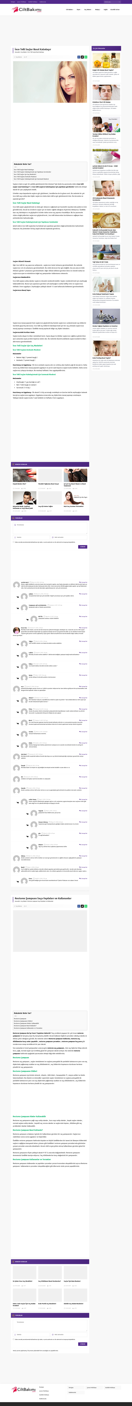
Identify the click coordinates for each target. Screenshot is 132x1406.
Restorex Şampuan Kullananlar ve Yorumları (28, 1028)
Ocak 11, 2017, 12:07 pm (41, 664)
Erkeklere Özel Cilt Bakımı (101, 102)
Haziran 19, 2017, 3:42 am (41, 709)
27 (26, 57)
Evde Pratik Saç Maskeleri (47, 1304)
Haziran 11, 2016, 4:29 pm (36, 628)
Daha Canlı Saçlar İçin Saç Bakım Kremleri (24, 1304)
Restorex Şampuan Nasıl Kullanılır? (25, 1026)
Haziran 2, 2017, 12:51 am (56, 605)
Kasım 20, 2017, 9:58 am (32, 777)
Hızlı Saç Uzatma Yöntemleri (73, 506)
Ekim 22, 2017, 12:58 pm (41, 731)
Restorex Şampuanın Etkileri (23, 1021)
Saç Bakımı (23, 52)
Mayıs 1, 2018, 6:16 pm (33, 867)
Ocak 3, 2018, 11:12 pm (34, 788)
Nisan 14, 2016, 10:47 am (38, 582)
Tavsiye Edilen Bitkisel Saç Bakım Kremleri (104, 135)
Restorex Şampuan (20, 1019)
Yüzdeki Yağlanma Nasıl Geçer (48, 484)
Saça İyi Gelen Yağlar (45, 506)
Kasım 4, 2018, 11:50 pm (52, 844)
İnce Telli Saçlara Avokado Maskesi (25, 177)
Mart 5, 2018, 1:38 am (51, 810)
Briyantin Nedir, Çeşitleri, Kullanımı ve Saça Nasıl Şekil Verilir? (23, 508)
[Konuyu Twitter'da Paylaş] (82, 57)
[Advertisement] (58, 29)
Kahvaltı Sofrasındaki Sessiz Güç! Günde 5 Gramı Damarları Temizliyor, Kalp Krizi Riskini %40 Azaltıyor (105, 232)
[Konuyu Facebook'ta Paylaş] (78, 57)
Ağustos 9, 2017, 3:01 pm (52, 616)
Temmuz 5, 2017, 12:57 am (41, 720)
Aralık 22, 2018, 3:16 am (41, 878)
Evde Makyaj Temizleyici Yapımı (103, 294)
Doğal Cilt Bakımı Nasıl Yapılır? (103, 70)
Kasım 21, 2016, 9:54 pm (33, 686)
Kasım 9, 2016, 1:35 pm (41, 652)
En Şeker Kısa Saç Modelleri (22, 1281)
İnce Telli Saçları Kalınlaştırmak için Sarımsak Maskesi (31, 179)
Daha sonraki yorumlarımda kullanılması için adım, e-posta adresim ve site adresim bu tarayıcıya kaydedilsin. (45, 542)
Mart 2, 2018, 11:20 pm (44, 799)
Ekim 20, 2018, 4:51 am (49, 833)
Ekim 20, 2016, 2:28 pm (41, 641)
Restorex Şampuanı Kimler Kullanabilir (26, 1023)
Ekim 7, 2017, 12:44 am (40, 675)
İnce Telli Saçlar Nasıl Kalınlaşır (24, 170)
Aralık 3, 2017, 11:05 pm (41, 743)
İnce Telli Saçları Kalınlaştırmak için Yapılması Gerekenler (32, 172)
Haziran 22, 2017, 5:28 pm (36, 754)
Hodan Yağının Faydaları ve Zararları (105, 326)
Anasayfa (17, 52)
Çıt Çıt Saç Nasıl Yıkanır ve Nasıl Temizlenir (75, 485)
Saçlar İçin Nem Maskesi (72, 1281)
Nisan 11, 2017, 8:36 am (42, 698)
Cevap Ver (84, 582)
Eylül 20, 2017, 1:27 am (33, 765)
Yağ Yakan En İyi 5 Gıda (100, 262)
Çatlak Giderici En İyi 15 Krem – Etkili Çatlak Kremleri (105, 167)
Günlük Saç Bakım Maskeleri (73, 1304)
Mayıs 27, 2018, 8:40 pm (57, 822)
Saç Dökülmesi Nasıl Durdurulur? (49, 1281)
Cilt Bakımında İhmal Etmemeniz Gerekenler (104, 199)
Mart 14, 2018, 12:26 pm (34, 856)
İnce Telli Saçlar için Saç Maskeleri (25, 174)
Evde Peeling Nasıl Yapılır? (102, 358)
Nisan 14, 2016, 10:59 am (42, 594)
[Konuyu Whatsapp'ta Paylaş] (85, 57)
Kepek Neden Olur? (19, 484)
